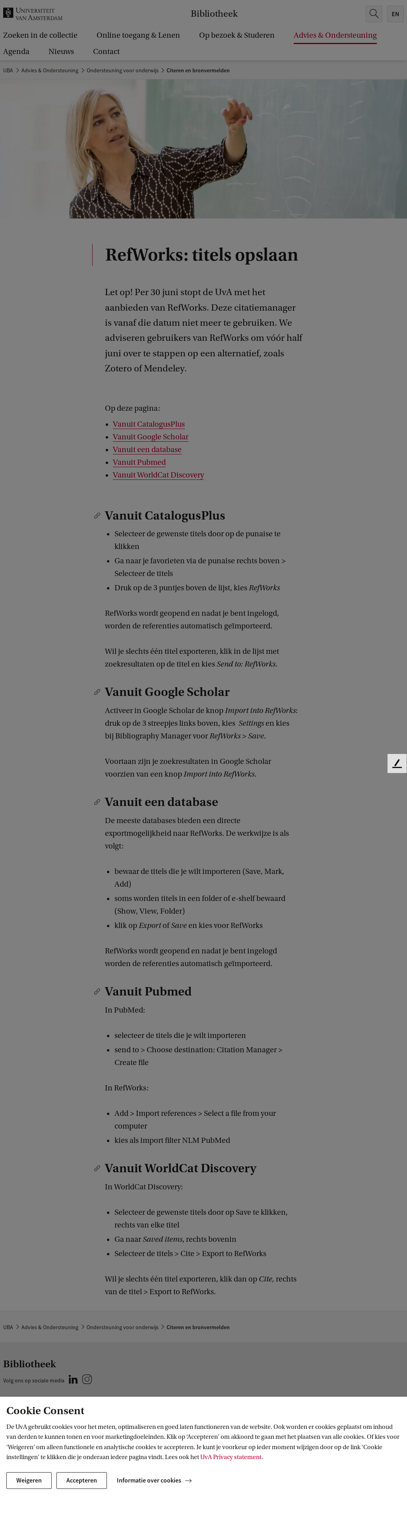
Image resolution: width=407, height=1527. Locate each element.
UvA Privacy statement (231, 1457)
